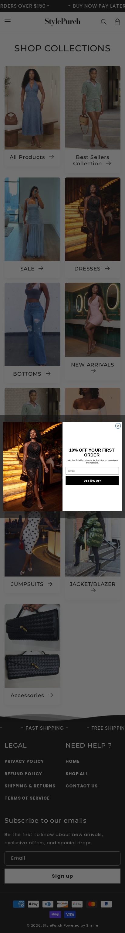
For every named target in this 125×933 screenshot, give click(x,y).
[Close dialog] (118, 426)
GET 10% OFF (92, 481)
